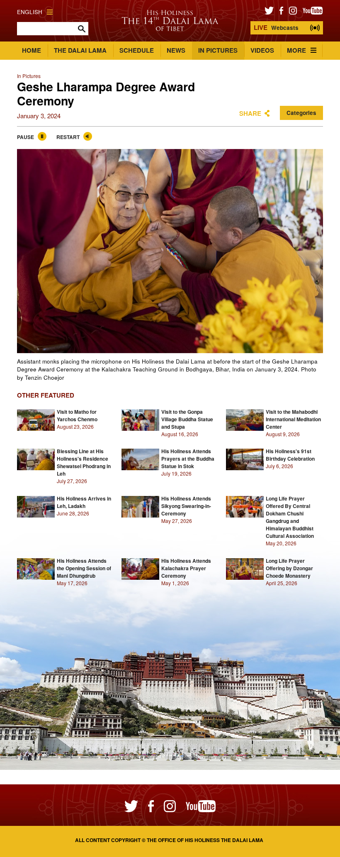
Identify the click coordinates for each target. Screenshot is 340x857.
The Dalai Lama (80, 50)
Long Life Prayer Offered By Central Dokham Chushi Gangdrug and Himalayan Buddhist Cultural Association (290, 517)
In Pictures (218, 50)
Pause (25, 137)
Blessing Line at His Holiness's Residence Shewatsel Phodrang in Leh (84, 462)
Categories (301, 113)
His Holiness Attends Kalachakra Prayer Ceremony (186, 568)
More (296, 50)
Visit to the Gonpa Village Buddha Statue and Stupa (187, 419)
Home (31, 50)
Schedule (136, 50)
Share (250, 113)
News (176, 50)
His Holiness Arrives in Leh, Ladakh (84, 502)
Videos (262, 50)
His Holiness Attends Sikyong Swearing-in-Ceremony (186, 506)
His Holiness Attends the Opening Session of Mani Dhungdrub (84, 568)
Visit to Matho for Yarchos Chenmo (77, 415)
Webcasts (276, 27)
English (29, 12)
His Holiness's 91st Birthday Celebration (290, 454)
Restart (68, 137)
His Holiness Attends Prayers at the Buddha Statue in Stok (187, 458)
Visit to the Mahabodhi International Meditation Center (293, 419)
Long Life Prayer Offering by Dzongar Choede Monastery (289, 568)
